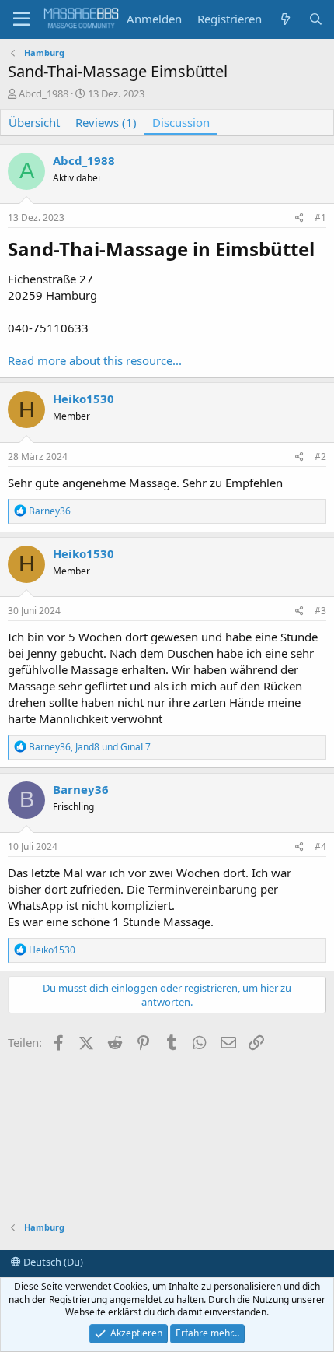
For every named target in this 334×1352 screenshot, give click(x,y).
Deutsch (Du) (52, 1262)
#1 (320, 217)
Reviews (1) (106, 122)
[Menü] (21, 19)
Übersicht (34, 122)
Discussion (181, 122)
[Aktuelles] (285, 19)
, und (90, 746)
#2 (320, 456)
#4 (320, 846)
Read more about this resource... (95, 360)
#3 (320, 610)
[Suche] (316, 19)
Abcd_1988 (43, 93)
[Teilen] (299, 218)
